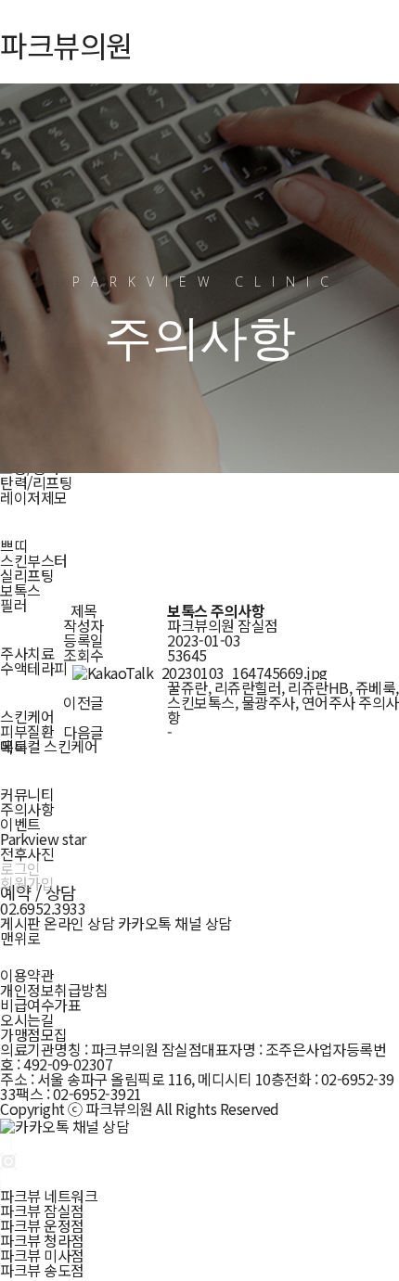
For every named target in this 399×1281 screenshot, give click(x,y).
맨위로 (20, 938)
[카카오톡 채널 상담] (64, 1123)
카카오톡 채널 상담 (175, 923)
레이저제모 (34, 497)
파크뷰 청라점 (42, 1240)
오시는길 (27, 1019)
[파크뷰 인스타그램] (8, 1159)
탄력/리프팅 (36, 482)
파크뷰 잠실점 (42, 1210)
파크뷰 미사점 (42, 1255)
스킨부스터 (34, 560)
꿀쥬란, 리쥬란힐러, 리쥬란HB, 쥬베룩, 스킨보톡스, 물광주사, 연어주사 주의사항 (283, 702)
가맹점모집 (34, 1034)
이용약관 (27, 975)
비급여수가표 (40, 1004)
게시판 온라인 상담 (57, 923)
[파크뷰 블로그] (6, 1141)
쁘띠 (13, 545)
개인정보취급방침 (54, 990)
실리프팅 (27, 575)
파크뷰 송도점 (42, 1270)
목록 (13, 747)
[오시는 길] (6, 1177)
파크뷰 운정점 (42, 1225)
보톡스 (20, 590)
